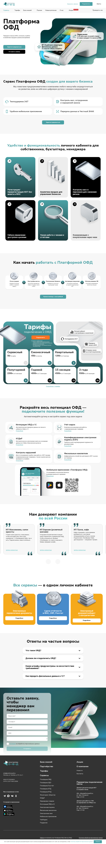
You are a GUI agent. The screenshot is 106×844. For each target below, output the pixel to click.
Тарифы (44, 771)
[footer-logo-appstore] (16, 810)
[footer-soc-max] (8, 796)
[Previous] (48, 561)
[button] (98, 4)
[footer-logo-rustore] (16, 807)
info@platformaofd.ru (9, 773)
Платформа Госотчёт (47, 786)
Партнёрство (46, 766)
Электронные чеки (46, 813)
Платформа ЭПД (45, 789)
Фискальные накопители (48, 810)
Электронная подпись (47, 807)
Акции (80, 762)
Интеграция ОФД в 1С (47, 804)
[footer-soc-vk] (12, 796)
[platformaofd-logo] (9, 4)
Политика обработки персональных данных (82, 841)
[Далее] (57, 561)
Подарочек (43, 823)
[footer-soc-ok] (16, 796)
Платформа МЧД (45, 792)
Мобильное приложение (48, 816)
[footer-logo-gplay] (16, 814)
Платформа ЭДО (45, 783)
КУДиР (42, 798)
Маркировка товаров (47, 801)
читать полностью (12, 550)
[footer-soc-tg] (4, 796)
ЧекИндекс (43, 820)
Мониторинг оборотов (47, 795)
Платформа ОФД (45, 779)
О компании (82, 766)
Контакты (80, 774)
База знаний (46, 762)
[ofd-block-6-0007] (49, 485)
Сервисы (44, 775)
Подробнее (19, 431)
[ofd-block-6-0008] (59, 485)
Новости (79, 770)
